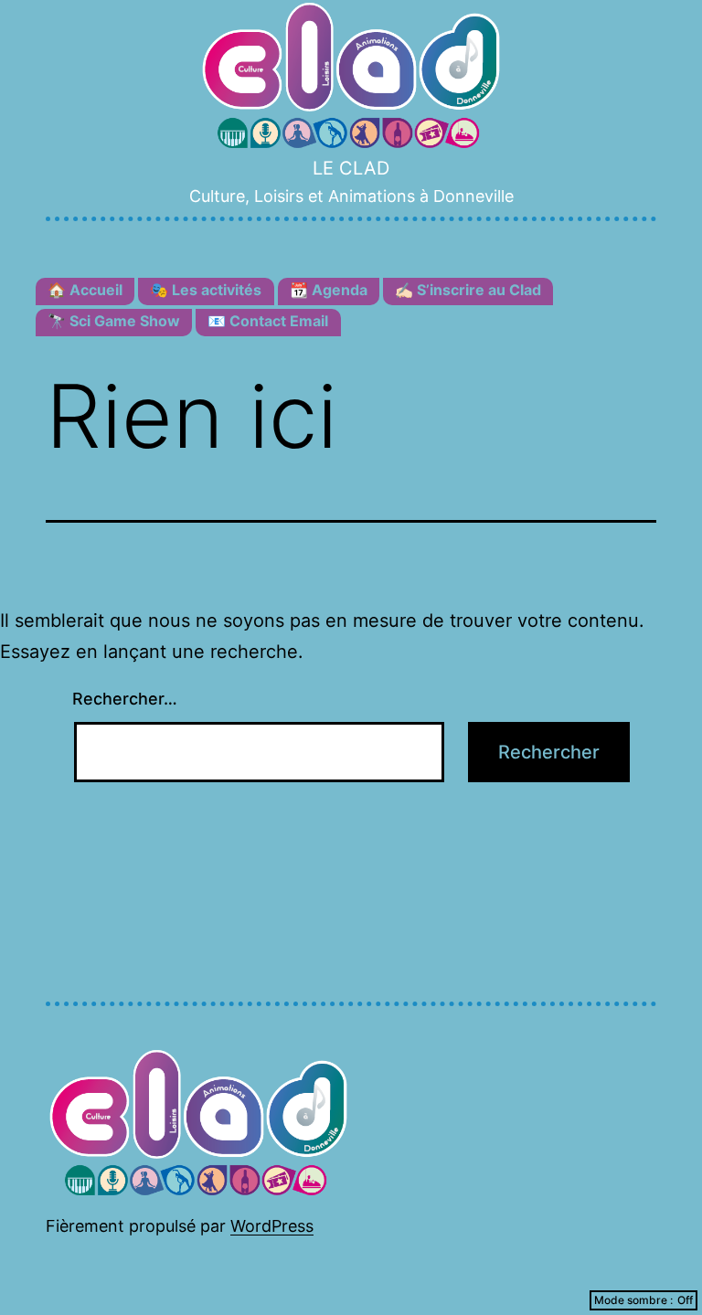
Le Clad (351, 168)
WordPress (272, 1225)
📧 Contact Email (267, 321)
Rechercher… (124, 698)
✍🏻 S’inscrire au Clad (468, 290)
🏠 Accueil (85, 290)
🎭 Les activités (205, 290)
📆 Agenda (328, 290)
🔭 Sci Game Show (114, 321)
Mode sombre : (633, 1300)
